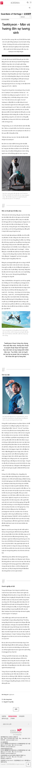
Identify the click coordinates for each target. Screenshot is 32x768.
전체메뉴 (30, 2)
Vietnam (23, 17)
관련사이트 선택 (7, 724)
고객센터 (12, 718)
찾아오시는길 (5, 718)
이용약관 (4, 716)
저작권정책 (21, 716)
